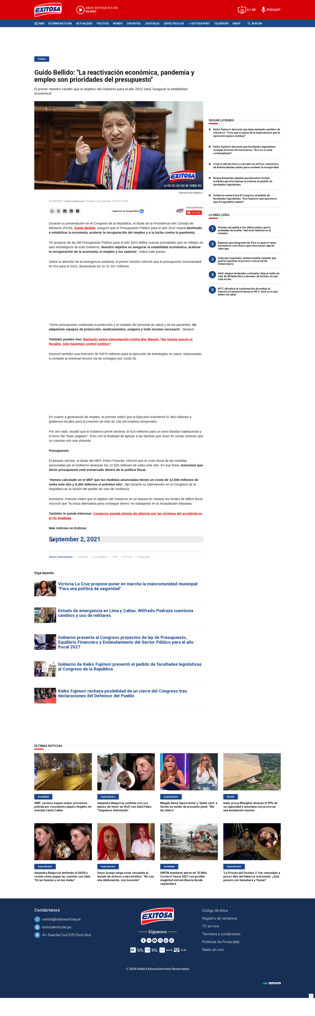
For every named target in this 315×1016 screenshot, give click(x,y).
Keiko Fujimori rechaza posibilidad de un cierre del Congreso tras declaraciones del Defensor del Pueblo (122, 693)
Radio (236, 23)
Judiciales (152, 23)
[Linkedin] (71, 211)
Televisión (221, 23)
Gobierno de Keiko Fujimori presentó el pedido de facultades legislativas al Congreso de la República (130, 667)
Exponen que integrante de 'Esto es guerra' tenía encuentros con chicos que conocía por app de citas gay (247, 245)
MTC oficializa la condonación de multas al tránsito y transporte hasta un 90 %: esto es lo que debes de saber (248, 291)
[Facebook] (65, 211)
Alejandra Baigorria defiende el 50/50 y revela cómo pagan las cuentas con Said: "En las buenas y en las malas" (62, 876)
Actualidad (84, 23)
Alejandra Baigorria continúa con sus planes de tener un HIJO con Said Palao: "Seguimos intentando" (124, 806)
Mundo (118, 23)
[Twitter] (58, 211)
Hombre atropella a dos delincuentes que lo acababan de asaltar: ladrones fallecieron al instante (244, 230)
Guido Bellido (100, 556)
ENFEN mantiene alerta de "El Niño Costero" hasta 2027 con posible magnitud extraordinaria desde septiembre (183, 878)
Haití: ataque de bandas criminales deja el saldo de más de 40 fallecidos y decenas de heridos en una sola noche (248, 276)
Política (103, 23)
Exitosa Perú (200, 23)
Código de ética (215, 910)
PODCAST (274, 9)
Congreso (83, 556)
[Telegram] (77, 211)
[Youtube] (154, 940)
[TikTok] (171, 940)
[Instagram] (160, 940)
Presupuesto (143, 556)
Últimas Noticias (60, 23)
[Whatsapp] (52, 211)
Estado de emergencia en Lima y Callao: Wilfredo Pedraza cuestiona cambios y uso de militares (125, 613)
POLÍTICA (127, 556)
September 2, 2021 (75, 539)
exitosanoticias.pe (56, 927)
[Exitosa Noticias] (50, 10)
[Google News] (166, 940)
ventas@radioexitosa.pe (61, 919)
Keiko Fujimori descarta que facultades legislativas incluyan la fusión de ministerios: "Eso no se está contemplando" (244, 150)
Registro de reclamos (219, 918)
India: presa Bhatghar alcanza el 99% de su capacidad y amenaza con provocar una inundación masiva (250, 806)
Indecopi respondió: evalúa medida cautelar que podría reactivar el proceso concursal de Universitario (247, 261)
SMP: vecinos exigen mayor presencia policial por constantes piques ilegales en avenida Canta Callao (63, 806)
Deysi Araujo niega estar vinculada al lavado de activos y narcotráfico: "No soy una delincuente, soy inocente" (125, 876)
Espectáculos (174, 23)
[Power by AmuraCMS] (271, 983)
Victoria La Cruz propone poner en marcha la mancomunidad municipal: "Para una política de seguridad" (128, 586)
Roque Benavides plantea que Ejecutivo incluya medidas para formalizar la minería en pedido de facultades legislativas (242, 181)
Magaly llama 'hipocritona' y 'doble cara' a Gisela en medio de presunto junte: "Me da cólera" (188, 806)
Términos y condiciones (221, 934)
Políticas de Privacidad (220, 942)
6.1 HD (251, 9)
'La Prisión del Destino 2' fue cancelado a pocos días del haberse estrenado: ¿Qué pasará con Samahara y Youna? (251, 876)
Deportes (134, 23)
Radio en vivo (213, 949)
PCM (114, 556)
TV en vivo (210, 926)
